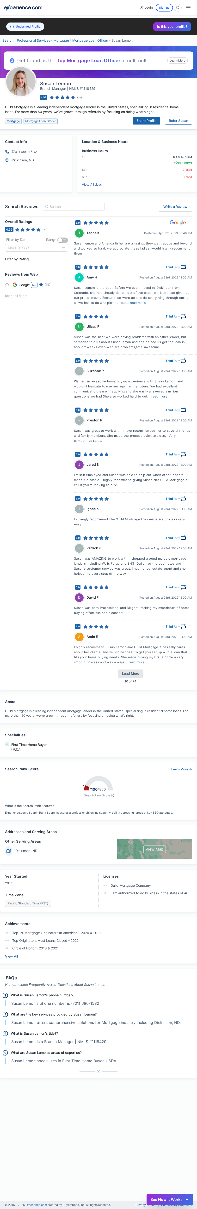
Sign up (164, 7)
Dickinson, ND (26, 851)
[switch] (62, 240)
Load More (130, 673)
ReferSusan (178, 121)
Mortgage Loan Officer (90, 40)
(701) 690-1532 (24, 152)
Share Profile (146, 121)
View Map (155, 849)
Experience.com (36, 1205)
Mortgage (61, 40)
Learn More (177, 60)
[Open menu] (188, 7)
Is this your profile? (172, 26)
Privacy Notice (145, 1205)
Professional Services (33, 40)
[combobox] (73, 206)
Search (7, 40)
